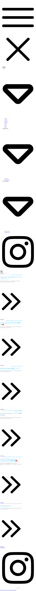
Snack (18, 410)
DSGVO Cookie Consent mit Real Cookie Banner (8, 590)
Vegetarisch (20, 274)
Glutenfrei (11, 410)
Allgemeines (13, 274)
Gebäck (17, 274)
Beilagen (8, 410)
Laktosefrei (16, 320)
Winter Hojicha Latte (5, 506)
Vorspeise (20, 411)
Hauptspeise (12, 320)
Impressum (18, 587)
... (11, 327)
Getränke (6, 503)
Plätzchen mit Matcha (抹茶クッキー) (10, 368)
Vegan (21, 410)
